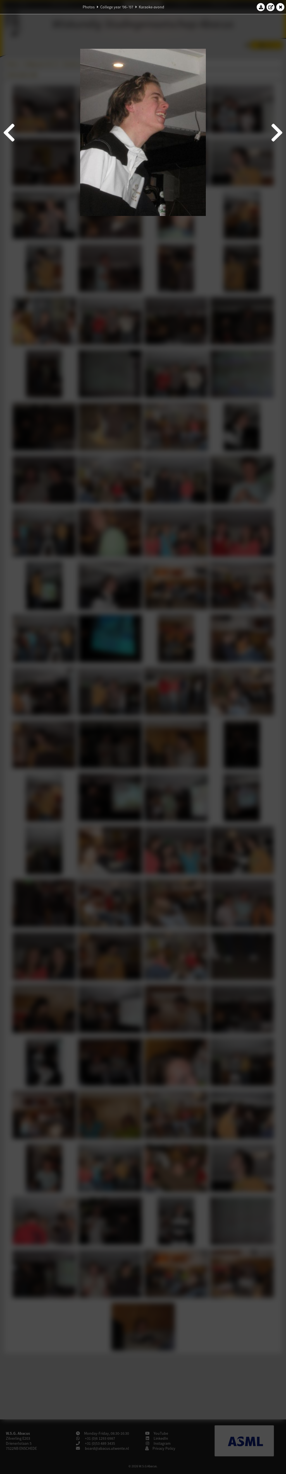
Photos (89, 6)
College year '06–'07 (116, 6)
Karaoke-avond (151, 6)
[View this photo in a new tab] (270, 7)
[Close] (280, 7)
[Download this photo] (261, 7)
